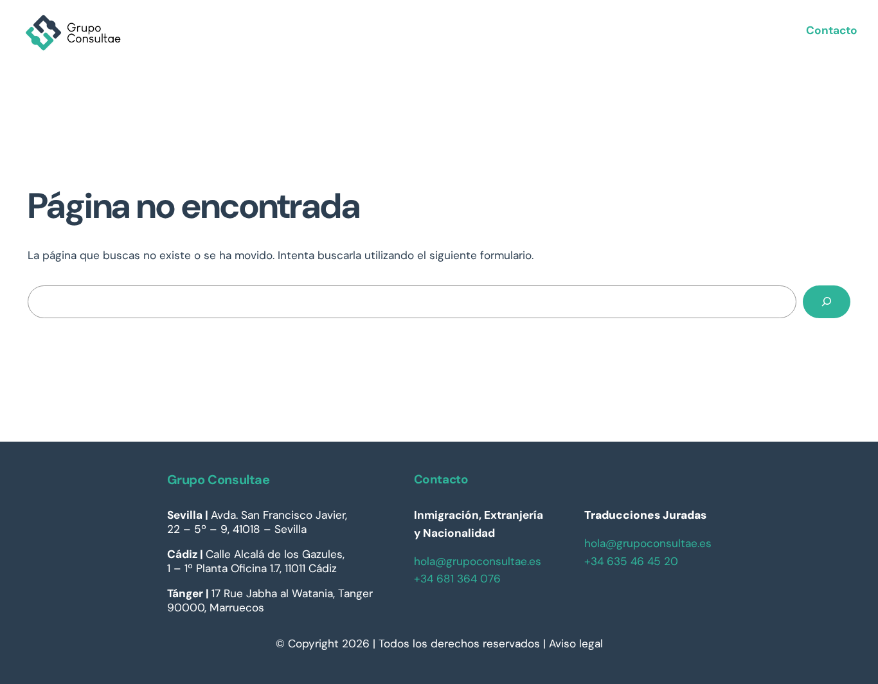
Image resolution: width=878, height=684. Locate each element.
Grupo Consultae (218, 479)
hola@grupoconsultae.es (477, 561)
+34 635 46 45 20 (631, 561)
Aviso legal (576, 643)
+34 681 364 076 (457, 579)
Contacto (831, 30)
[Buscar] (826, 301)
